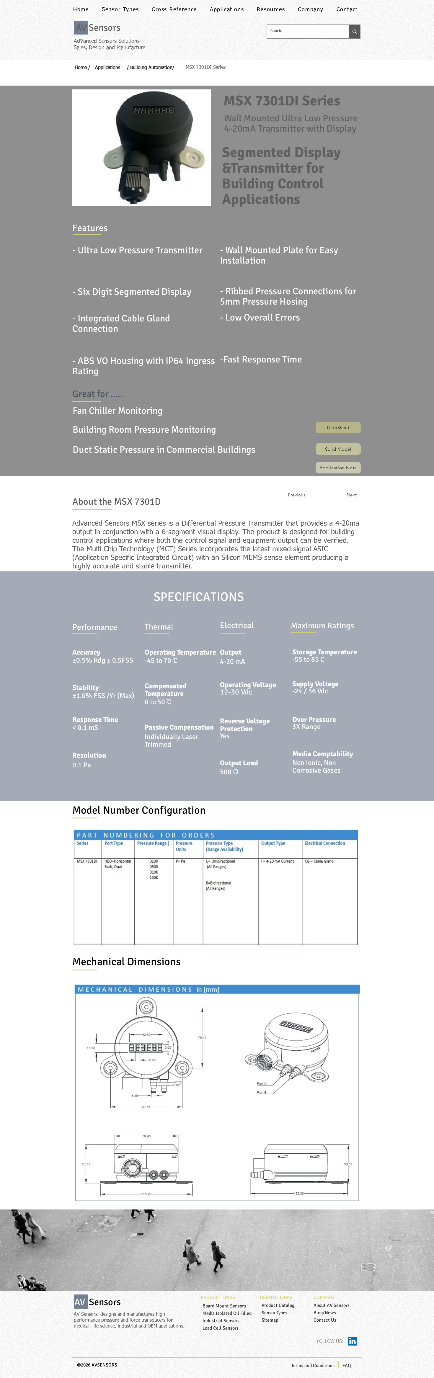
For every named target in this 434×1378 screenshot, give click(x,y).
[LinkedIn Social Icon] (352, 1341)
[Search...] (354, 31)
